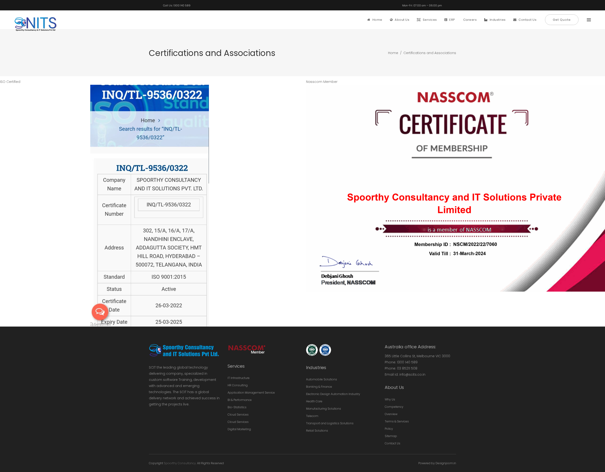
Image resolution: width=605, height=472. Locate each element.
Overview (391, 414)
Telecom (312, 416)
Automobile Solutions (321, 379)
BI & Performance (240, 400)
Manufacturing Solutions (323, 409)
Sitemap (391, 436)
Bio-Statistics (237, 407)
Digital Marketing (239, 429)
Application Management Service (251, 393)
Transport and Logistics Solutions (330, 423)
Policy (389, 429)
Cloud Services (238, 414)
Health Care (314, 401)
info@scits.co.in (412, 374)
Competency (394, 407)
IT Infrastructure (239, 378)
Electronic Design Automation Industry (333, 394)
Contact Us (392, 443)
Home (393, 53)
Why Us (390, 399)
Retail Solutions (317, 431)
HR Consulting (238, 385)
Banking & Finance (319, 387)
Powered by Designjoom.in (437, 463)
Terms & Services (397, 421)
